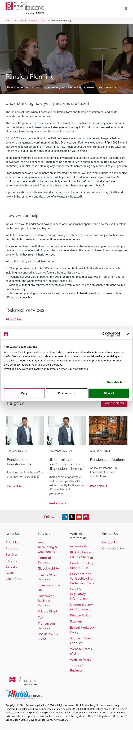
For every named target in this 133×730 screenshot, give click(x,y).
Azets (10, 573)
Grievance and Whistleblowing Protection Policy (82, 578)
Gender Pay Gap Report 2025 (82, 565)
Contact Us (110, 542)
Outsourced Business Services (46, 600)
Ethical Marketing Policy (82, 629)
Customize (64, 393)
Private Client (38, 20)
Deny (24, 393)
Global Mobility (48, 568)
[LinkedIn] (65, 517)
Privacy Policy (80, 615)
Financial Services (44, 560)
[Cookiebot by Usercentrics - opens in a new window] (105, 334)
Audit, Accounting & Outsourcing (47, 547)
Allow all (108, 393)
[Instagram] (86, 517)
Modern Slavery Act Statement (81, 607)
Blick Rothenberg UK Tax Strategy (82, 554)
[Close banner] (128, 334)
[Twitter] (72, 517)
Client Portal (14, 579)
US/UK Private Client (48, 636)
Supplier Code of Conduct (82, 640)
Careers (11, 566)
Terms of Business (76, 668)
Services (21, 20)
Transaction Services (46, 625)
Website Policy (80, 660)
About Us (12, 542)
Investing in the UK (49, 587)
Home (9, 20)
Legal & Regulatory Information (78, 594)
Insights (11, 560)
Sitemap (76, 621)
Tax (40, 617)
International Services (47, 576)
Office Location (113, 548)
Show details (114, 382)
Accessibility (79, 546)
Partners (12, 548)
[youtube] (79, 517)
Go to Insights (114, 403)
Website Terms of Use (81, 651)
